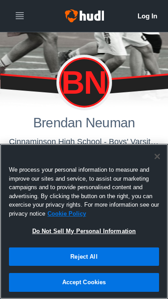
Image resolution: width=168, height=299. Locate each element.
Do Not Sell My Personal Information (84, 231)
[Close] (157, 156)
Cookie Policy (66, 213)
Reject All (83, 256)
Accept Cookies (84, 282)
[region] (84, 221)
